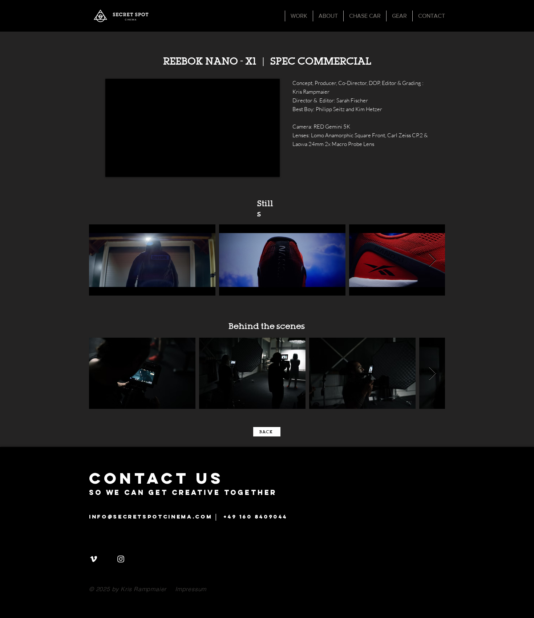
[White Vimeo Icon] (93, 559)
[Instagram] (120, 559)
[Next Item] (432, 260)
